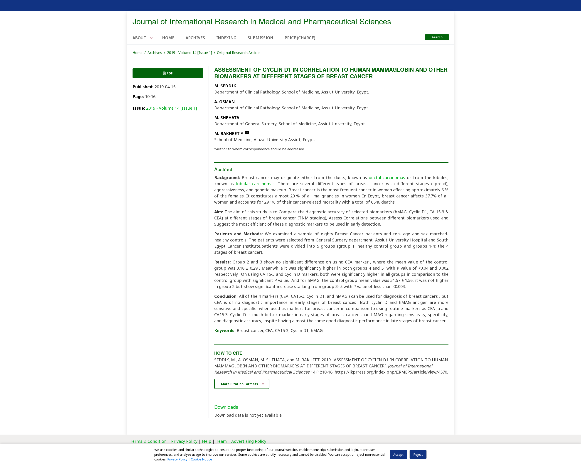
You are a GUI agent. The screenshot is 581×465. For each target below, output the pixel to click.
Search (437, 37)
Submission (260, 37)
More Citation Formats (240, 384)
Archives (195, 37)
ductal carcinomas (387, 177)
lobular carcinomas (255, 183)
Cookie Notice (201, 459)
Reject (418, 454)
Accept (398, 454)
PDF (169, 73)
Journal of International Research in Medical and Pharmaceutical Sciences (262, 21)
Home (168, 37)
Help (206, 441)
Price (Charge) (300, 37)
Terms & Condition (148, 441)
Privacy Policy (185, 441)
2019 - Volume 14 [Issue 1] (189, 52)
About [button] (140, 37)
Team (221, 441)
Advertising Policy (248, 441)
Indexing (226, 37)
